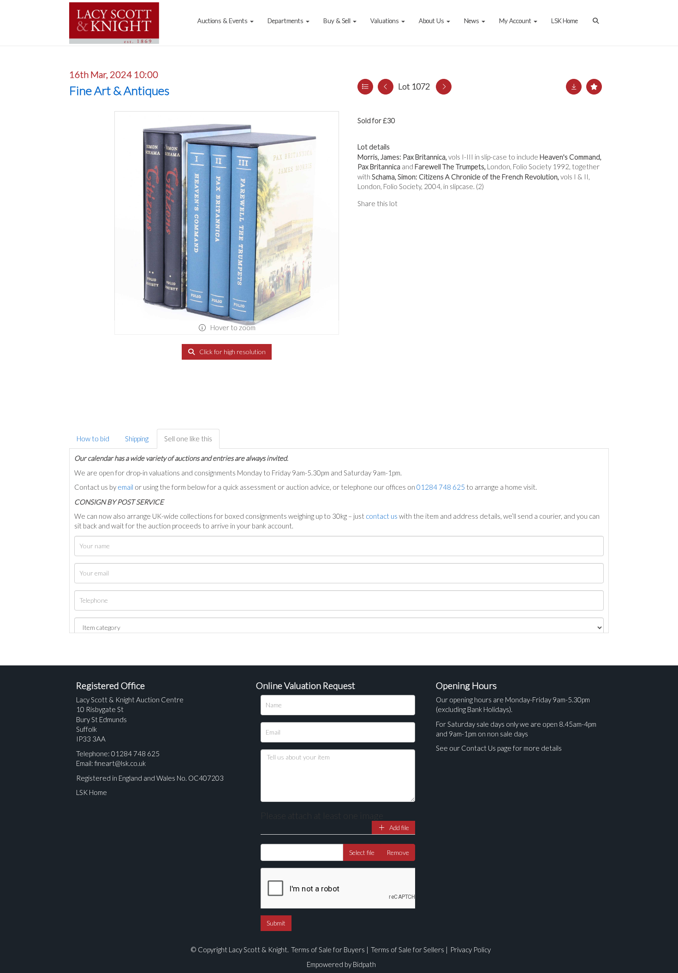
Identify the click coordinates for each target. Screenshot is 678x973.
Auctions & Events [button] (223, 20)
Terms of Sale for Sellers (407, 949)
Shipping (137, 438)
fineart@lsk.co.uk (120, 763)
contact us (382, 516)
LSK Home (564, 20)
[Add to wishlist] (594, 87)
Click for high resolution (232, 352)
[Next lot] (444, 87)
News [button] (472, 20)
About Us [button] (432, 20)
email (125, 487)
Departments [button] (286, 20)
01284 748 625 (440, 487)
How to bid (93, 438)
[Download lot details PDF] (574, 87)
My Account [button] (516, 20)
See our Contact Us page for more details (499, 748)
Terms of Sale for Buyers (328, 949)
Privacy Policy (470, 949)
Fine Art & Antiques (119, 90)
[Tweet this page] (431, 203)
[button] (597, 16)
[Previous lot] (385, 87)
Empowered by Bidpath (341, 964)
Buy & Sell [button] (337, 20)
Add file (398, 827)
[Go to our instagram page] (449, 203)
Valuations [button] (385, 20)
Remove (398, 852)
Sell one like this (188, 438)
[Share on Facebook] (412, 203)
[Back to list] (365, 87)
